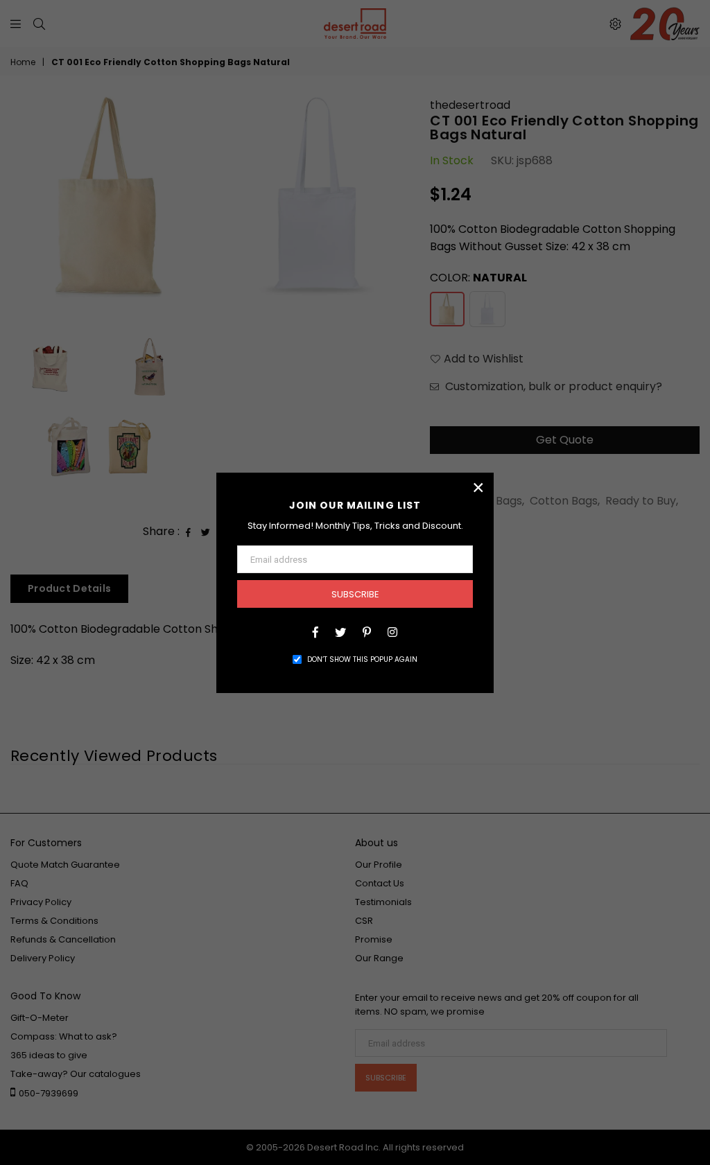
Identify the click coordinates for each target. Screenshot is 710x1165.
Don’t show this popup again (362, 659)
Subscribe (355, 594)
